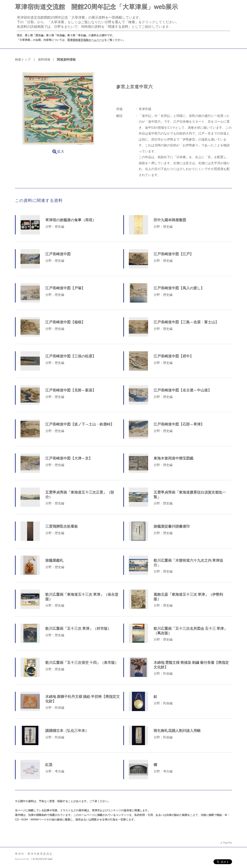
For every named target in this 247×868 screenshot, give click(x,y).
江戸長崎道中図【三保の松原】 (70, 356)
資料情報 (44, 59)
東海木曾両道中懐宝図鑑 (173, 458)
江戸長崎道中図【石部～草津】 (179, 424)
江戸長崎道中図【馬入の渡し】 (179, 288)
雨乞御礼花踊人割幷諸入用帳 (177, 730)
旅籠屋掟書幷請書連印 (172, 526)
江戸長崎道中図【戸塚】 (65, 288)
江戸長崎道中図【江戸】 (173, 254)
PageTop (227, 842)
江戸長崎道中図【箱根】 (65, 322)
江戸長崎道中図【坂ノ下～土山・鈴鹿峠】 (79, 424)
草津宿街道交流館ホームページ (85, 39)
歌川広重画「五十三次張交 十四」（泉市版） (81, 662)
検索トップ (23, 59)
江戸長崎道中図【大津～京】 (68, 458)
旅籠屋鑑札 (54, 560)
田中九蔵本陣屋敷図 (170, 220)
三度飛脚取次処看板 (61, 526)
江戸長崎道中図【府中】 (173, 356)
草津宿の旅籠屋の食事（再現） (70, 220)
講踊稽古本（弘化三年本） (67, 730)
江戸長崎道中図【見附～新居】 (70, 390)
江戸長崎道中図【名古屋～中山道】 (183, 390)
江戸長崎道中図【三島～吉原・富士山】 (186, 322)
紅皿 (49, 764)
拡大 (60, 151)
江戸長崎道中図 (58, 254)
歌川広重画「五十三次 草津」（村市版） (78, 628)
